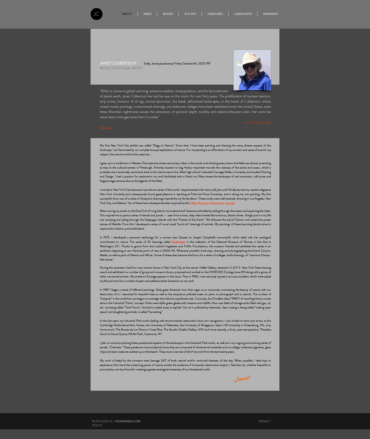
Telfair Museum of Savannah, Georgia (212, 203)
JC (96, 14)
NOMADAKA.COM (128, 421)
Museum (106, 127)
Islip (268, 122)
